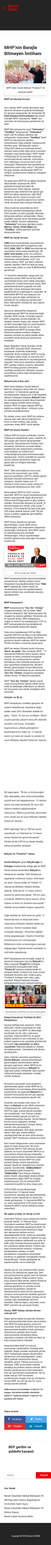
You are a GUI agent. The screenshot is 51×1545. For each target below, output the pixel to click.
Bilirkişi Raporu (11, 1512)
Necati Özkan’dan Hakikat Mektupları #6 (24, 1496)
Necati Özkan (13, 7)
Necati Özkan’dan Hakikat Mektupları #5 (24, 1508)
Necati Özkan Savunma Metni (18, 1516)
